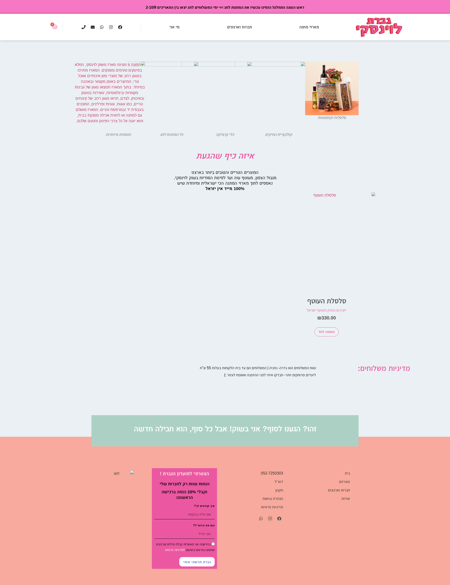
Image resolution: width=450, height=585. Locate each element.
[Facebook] (120, 27)
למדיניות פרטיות (175, 550)
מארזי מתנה (309, 27)
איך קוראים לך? (204, 506)
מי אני (174, 27)
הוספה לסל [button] (327, 332)
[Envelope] (93, 27)
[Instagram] (111, 27)
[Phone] (83, 27)
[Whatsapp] (102, 27)
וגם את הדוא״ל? (204, 525)
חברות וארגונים (239, 27)
